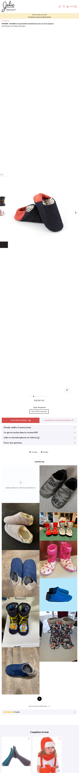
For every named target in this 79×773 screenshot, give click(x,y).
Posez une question (13, 443)
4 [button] (35, 396)
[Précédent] (3, 212)
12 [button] (48, 396)
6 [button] (39, 396)
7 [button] (40, 396)
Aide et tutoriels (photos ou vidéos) (20, 438)
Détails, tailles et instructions (17, 427)
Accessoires (5, 21)
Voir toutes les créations (37, 706)
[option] (39, 16)
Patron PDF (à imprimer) (39, 411)
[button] (9, 712)
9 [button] (43, 396)
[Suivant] (75, 212)
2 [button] (32, 396)
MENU (74, 7)
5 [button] (37, 396)
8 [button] (42, 396)
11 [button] (47, 396)
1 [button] (30, 396)
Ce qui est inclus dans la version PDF (21, 433)
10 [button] (45, 396)
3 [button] (33, 396)
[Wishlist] (64, 7)
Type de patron (39, 407)
